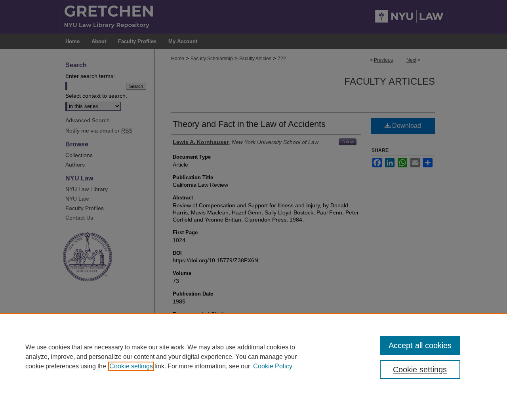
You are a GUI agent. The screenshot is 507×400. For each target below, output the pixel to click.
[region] (253, 356)
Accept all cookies (420, 345)
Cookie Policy (272, 366)
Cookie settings (131, 366)
